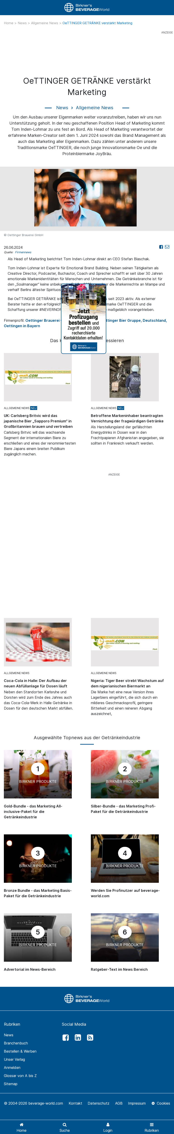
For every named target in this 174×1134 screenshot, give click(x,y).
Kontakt (75, 1103)
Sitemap (10, 1084)
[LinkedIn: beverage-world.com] (76, 1037)
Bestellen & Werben (20, 1051)
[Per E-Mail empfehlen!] (167, 247)
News (23, 23)
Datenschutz (98, 1103)
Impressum (137, 1103)
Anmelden (12, 1067)
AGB (119, 1103)
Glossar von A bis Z (20, 1075)
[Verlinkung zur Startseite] (87, 7)
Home (9, 23)
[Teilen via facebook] (161, 247)
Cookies (163, 1103)
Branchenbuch (16, 1043)
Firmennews (23, 252)
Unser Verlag (14, 1059)
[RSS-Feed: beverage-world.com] (89, 1037)
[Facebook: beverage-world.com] (64, 1037)
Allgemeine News (45, 23)
